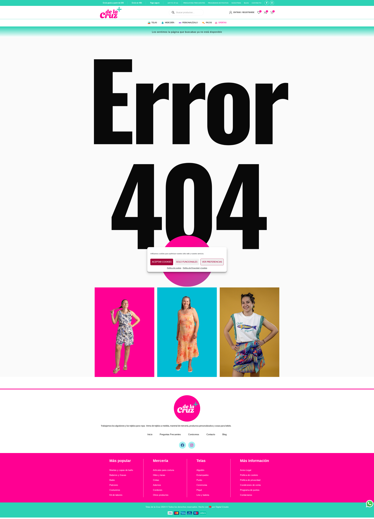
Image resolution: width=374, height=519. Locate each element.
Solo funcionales (186, 262)
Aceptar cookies (162, 262)
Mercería (160, 461)
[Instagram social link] (272, 3)
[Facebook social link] (266, 3)
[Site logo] (111, 12)
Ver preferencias (212, 262)
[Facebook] (182, 445)
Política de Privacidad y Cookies (195, 268)
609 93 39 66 (173, 3)
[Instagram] (191, 445)
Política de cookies (174, 268)
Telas (201, 461)
